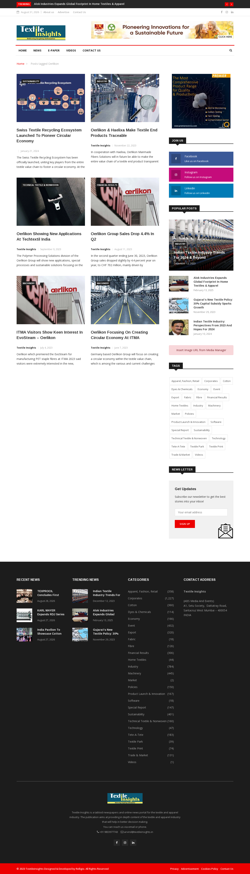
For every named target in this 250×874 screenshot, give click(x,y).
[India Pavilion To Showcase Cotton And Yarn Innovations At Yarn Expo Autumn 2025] (25, 635)
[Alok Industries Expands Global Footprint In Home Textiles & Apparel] (179, 284)
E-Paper (54, 50)
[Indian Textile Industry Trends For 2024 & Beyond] (81, 596)
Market (175, 413)
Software (216, 422)
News (37, 50)
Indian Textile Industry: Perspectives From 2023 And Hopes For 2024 (213, 325)
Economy (203, 389)
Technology (219, 438)
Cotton (227, 381)
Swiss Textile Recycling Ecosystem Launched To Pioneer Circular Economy (49, 135)
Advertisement (190, 868)
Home (23, 50)
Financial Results (107, 185)
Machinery (29, 283)
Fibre (199, 397)
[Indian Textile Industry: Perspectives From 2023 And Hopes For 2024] (179, 328)
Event (216, 389)
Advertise (63, 12)
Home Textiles (179, 405)
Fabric (187, 397)
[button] (227, 4)
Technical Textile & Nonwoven (40, 185)
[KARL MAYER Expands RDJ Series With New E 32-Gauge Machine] (25, 615)
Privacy (174, 868)
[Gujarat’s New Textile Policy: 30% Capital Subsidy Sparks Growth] (179, 306)
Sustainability (31, 81)
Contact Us (79, 12)
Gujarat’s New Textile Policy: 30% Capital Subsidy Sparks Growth (213, 303)
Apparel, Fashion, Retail (185, 381)
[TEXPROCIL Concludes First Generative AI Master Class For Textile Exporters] (25, 596)
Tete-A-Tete (178, 446)
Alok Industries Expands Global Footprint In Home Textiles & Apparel (79, 3)
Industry (102, 81)
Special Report (180, 430)
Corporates (211, 381)
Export (175, 397)
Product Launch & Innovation (188, 422)
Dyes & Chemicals (182, 389)
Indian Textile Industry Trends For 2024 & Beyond (106, 595)
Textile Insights (100, 145)
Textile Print (216, 446)
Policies (189, 413)
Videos (71, 50)
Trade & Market (180, 454)
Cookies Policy (209, 868)
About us (48, 12)
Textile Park (197, 446)
